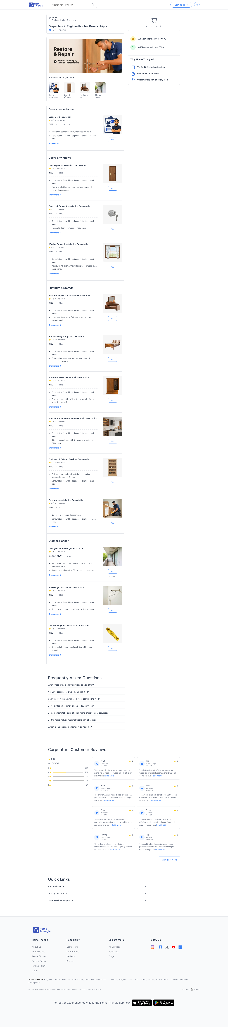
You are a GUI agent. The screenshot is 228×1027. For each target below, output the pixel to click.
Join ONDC (114, 951)
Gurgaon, (122, 979)
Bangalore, (48, 979)
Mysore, (159, 979)
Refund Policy (39, 965)
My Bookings (72, 951)
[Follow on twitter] (166, 947)
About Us (36, 946)
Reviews (70, 956)
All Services (114, 946)
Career (35, 970)
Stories (69, 961)
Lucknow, (143, 979)
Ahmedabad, (95, 979)
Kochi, (136, 979)
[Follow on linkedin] (180, 947)
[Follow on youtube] (173, 947)
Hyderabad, (66, 979)
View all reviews (169, 860)
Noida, (166, 979)
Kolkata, (104, 979)
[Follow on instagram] (152, 947)
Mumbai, (75, 979)
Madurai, (151, 979)
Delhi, (87, 979)
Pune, (81, 979)
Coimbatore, (113, 979)
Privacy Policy (39, 961)
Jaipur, (130, 979)
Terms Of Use (39, 956)
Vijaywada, (184, 979)
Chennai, (57, 979)
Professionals (38, 951)
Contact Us (72, 946)
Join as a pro (181, 4)
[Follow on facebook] (160, 947)
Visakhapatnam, (34, 983)
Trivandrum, (174, 979)
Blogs (111, 956)
